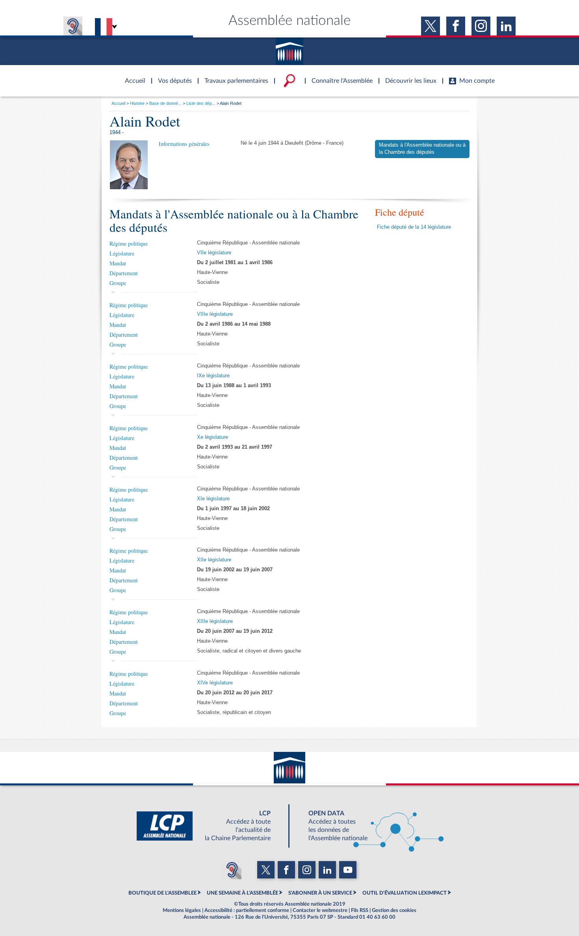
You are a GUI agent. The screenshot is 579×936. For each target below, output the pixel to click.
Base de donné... (165, 103)
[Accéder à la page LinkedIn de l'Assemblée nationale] (506, 26)
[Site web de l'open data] (369, 826)
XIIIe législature (215, 621)
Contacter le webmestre (320, 910)
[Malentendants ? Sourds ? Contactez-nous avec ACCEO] (72, 26)
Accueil (118, 103)
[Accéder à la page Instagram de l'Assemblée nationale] (480, 26)
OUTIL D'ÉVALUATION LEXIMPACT (404, 893)
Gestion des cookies (394, 910)
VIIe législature (214, 252)
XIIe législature (214, 560)
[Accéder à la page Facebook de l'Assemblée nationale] (455, 26)
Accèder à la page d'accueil (132, 76)
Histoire (137, 103)
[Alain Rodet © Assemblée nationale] (128, 165)
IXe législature (213, 376)
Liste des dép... (200, 103)
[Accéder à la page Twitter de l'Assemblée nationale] (430, 26)
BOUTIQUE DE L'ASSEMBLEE (162, 893)
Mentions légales (182, 910)
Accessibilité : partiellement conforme (246, 910)
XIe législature (213, 499)
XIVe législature (215, 683)
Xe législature (212, 437)
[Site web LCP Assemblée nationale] (210, 826)
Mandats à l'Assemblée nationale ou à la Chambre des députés (422, 148)
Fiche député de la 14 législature (414, 227)
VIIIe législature (215, 314)
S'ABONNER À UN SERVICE (320, 893)
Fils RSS (359, 910)
